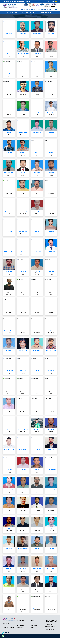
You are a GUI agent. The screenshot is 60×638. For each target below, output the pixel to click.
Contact (51, 12)
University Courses (20, 622)
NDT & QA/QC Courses (20, 620)
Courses (16, 12)
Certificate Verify (34, 627)
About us (32, 620)
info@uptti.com (27, 1)
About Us (12, 12)
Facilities (47, 12)
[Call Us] (2, 633)
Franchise (32, 12)
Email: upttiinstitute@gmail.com (19, 1)
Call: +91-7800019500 (7, 1)
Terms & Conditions (34, 625)
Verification (22, 12)
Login (56, 1)
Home (8, 12)
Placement (42, 12)
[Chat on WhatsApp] (2, 636)
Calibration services (20, 627)
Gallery (36, 12)
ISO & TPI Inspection (20, 625)
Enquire (27, 12)
